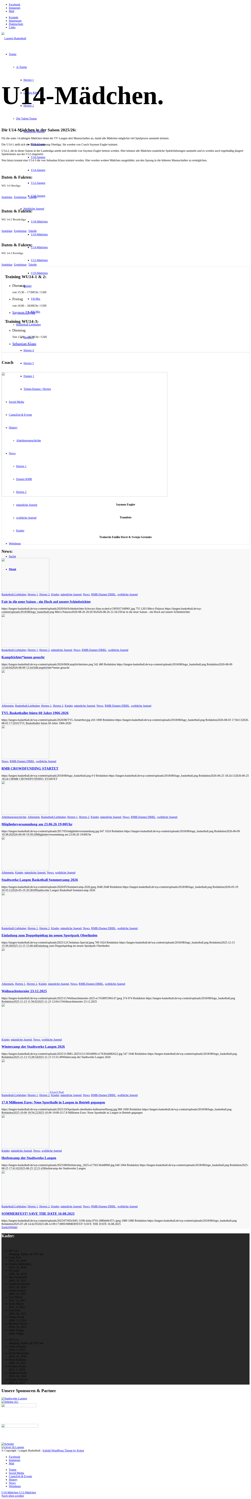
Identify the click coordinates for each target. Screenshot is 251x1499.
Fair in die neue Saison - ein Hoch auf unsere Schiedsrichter (46, 602)
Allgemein (7, 705)
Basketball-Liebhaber (13, 594)
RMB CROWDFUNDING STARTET (29, 768)
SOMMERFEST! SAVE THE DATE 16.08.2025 (38, 1214)
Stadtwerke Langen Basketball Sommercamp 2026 (39, 880)
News (86, 594)
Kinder (55, 594)
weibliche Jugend (127, 594)
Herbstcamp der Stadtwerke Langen (28, 1158)
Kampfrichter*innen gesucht (22, 657)
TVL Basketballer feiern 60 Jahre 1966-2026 (35, 713)
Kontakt (13, 17)
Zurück (5, 1227)
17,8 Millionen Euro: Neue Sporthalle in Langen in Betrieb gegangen (53, 1102)
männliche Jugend (70, 594)
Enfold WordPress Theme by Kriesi (63, 1450)
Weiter (13, 1227)
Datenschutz (16, 24)
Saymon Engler (23, 312)
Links (12, 27)
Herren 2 (44, 594)
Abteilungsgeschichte (13, 817)
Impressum (15, 20)
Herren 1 (33, 594)
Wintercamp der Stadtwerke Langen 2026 (33, 1047)
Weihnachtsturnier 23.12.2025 (24, 991)
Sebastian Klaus (24, 344)
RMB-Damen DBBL (103, 594)
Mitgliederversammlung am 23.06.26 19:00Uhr (36, 824)
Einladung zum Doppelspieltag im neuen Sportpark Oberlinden (49, 935)
